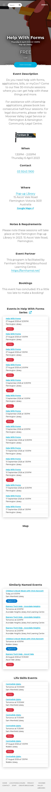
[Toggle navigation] (3, 5)
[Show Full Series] (30, 312)
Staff (14, 785)
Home (4, 783)
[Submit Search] (20, 5)
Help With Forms (13, 319)
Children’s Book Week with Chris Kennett (25, 591)
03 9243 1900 (25, 171)
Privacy (30, 783)
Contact (6, 785)
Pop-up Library (25, 193)
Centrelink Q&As (13, 684)
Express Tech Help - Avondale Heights (23, 606)
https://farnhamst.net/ (25, 270)
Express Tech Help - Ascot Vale (20, 654)
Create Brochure (26, 785)
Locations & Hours (17, 783)
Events (45, 5)
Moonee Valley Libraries (41, 785)
